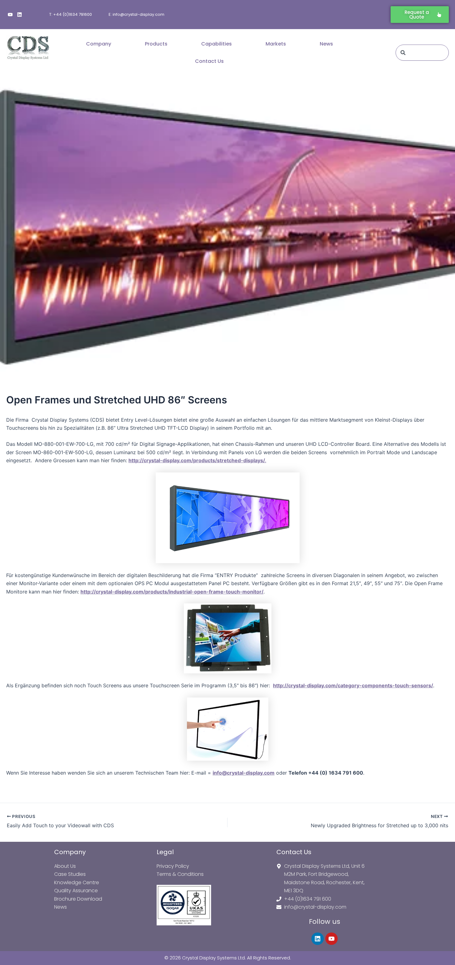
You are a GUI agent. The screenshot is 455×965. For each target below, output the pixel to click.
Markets (276, 43)
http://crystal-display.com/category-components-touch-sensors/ (353, 685)
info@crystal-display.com (244, 773)
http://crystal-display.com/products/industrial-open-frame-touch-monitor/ (171, 592)
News (326, 43)
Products (156, 43)
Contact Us (209, 61)
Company (98, 43)
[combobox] (422, 53)
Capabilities (216, 43)
